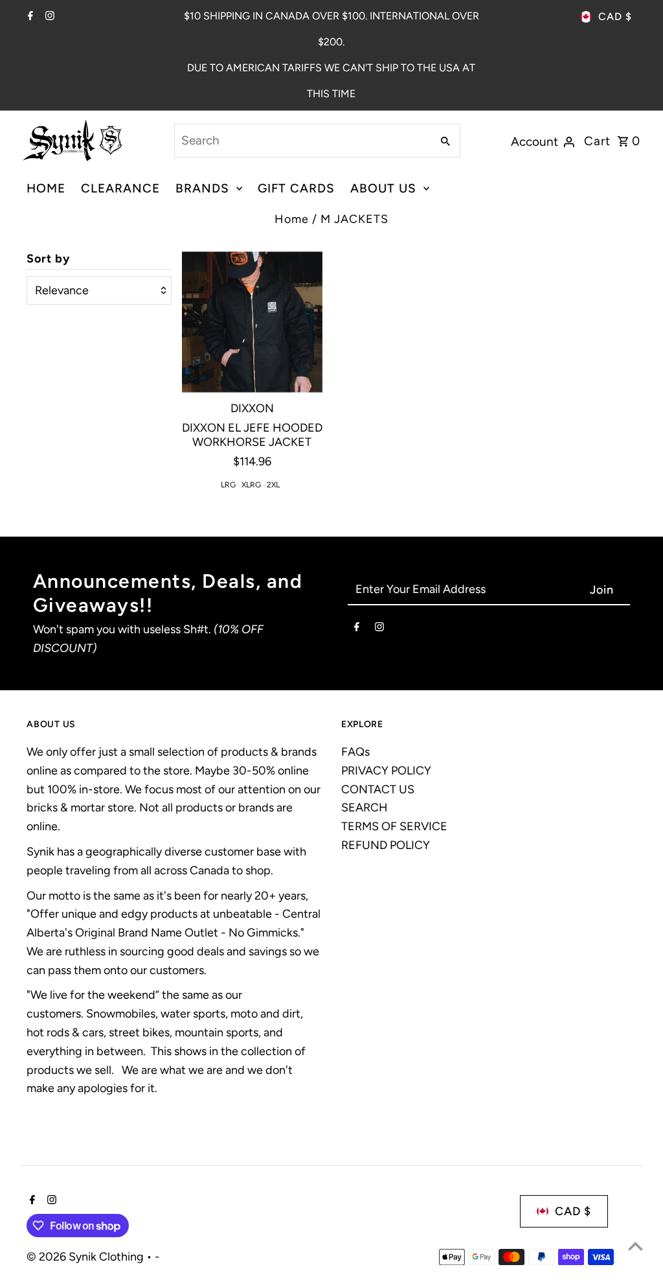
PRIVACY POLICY (386, 770)
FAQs (355, 752)
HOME (46, 188)
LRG (228, 484)
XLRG (251, 484)
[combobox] (302, 140)
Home (292, 219)
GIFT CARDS (296, 188)
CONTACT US (377, 789)
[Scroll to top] (635, 1246)
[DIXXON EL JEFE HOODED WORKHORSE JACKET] (252, 321)
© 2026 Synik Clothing (86, 1257)
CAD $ (615, 16)
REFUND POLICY (385, 845)
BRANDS (202, 188)
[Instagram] (48, 17)
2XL (273, 484)
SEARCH (364, 807)
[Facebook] (29, 17)
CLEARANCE (120, 188)
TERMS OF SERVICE (394, 826)
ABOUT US (383, 188)
